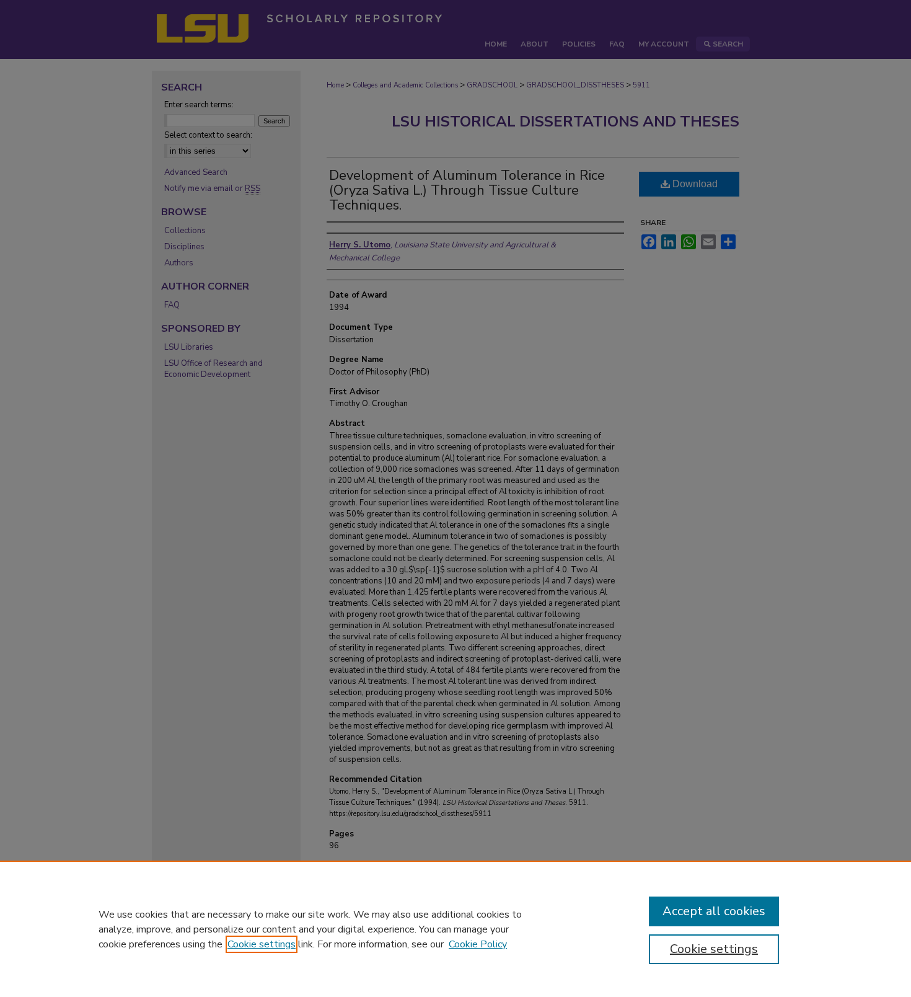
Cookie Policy (478, 944)
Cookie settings (261, 944)
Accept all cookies (713, 911)
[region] (455, 929)
